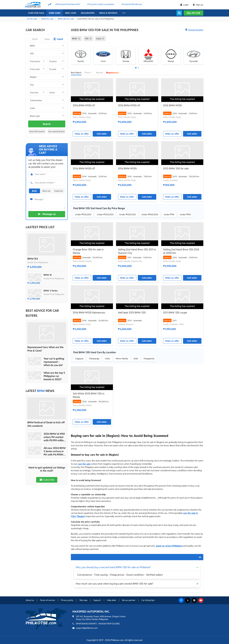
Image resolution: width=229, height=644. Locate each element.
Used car (58, 190)
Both (35, 39)
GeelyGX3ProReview (132, 4)
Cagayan (79, 358)
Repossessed (112, 72)
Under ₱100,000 (83, 214)
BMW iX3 (32, 258)
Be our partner (128, 600)
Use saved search (56, 131)
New (47, 39)
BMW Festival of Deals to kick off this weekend (46, 424)
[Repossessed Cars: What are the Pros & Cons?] (46, 333)
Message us (49, 214)
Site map (83, 600)
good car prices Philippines (169, 545)
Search (47, 124)
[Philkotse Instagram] (194, 600)
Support (97, 600)
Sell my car (193, 13)
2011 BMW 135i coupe (175, 312)
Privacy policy (67, 600)
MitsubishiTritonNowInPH (68, 4)
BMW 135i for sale (66, 18)
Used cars (54, 13)
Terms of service (47, 600)
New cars (70, 13)
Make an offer (82, 133)
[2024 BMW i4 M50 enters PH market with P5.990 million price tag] (34, 436)
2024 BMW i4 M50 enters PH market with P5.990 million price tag (54, 437)
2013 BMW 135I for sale (176, 168)
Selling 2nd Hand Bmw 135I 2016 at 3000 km (181, 251)
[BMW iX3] (46, 245)
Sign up (199, 4)
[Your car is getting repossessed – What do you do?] (34, 361)
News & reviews (108, 13)
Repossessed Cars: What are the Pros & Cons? (45, 349)
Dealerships (88, 13)
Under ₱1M (169, 214)
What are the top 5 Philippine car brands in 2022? (54, 376)
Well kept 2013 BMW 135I (132, 312)
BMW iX (48, 274)
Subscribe (48, 479)
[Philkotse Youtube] (200, 600)
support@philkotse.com (87, 628)
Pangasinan (149, 358)
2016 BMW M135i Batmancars (89, 312)
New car (46, 190)
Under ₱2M (185, 214)
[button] (135, 67)
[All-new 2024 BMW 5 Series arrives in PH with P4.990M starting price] (34, 450)
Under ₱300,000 (127, 214)
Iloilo (136, 358)
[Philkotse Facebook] (181, 600)
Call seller (102, 133)
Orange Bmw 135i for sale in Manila (88, 251)
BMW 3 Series (51, 290)
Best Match (76, 72)
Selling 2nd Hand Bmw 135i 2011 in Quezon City (137, 251)
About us (30, 600)
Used (60, 39)
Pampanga (94, 358)
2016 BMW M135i (172, 105)
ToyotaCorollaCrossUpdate (101, 4)
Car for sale (32, 18)
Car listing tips (148, 600)
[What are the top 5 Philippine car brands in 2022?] (34, 375)
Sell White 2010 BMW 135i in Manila (88, 395)
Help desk (111, 600)
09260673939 (105, 623)
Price (87, 72)
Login (186, 4)
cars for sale (84, 463)
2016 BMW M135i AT (84, 105)
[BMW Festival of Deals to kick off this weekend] (46, 408)
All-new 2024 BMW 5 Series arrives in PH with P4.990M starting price (55, 451)
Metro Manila (122, 358)
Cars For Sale (36, 13)
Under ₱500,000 (149, 214)
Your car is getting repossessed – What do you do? (54, 362)
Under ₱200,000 (105, 214)
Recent (99, 72)
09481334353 (82, 623)
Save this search (37, 131)
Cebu (107, 358)
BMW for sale (47, 18)
